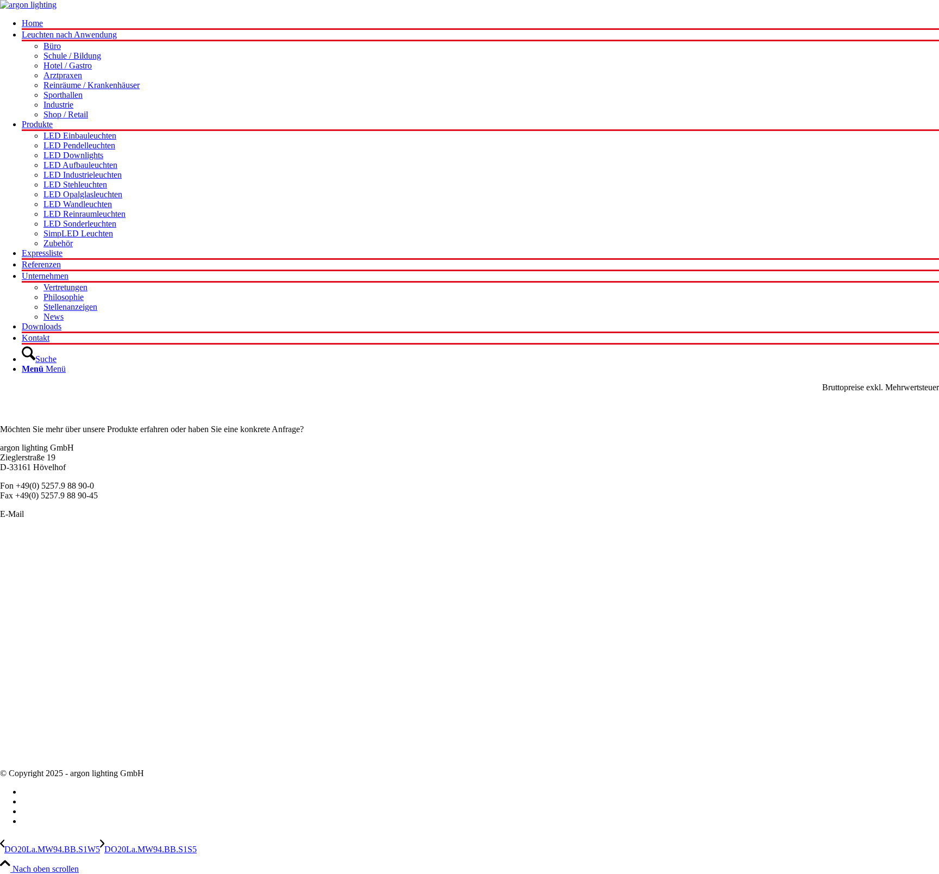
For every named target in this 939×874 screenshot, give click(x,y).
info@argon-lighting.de (66, 514)
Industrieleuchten (29, 615)
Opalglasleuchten (29, 595)
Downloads (20, 754)
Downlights (20, 605)
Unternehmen (23, 715)
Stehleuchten (22, 624)
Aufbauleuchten (27, 585)
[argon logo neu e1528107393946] (28, 4)
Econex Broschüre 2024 (41, 696)
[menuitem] (480, 24)
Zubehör (14, 644)
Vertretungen (22, 735)
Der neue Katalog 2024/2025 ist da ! (62, 686)
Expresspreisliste (28, 705)
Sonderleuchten (26, 566)
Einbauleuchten (26, 575)
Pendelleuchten (26, 556)
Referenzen (19, 745)
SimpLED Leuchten (35, 634)
